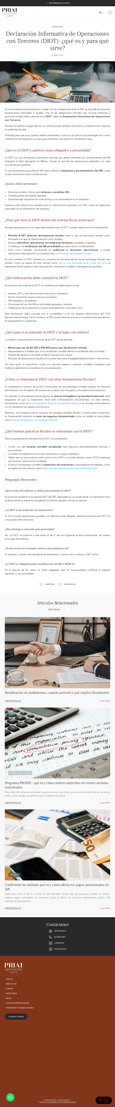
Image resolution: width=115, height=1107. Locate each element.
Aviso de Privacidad (17, 1003)
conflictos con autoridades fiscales (72, 253)
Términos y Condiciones (19, 1008)
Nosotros (11, 993)
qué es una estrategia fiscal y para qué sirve (82, 262)
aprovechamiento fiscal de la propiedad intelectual (54, 403)
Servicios (11, 984)
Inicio (9, 979)
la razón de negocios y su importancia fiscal (34, 419)
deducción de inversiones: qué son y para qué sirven (69, 468)
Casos (9, 988)
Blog (9, 998)
